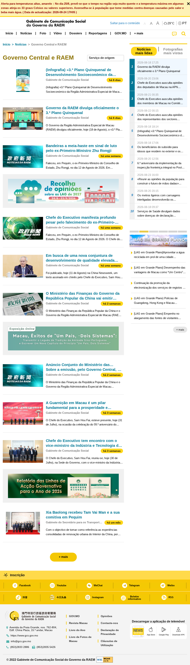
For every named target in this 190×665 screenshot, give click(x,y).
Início (6, 44)
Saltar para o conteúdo (125, 23)
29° (171, 23)
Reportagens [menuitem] (98, 33)
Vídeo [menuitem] (58, 33)
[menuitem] (26, 33)
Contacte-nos (109, 623)
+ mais (163, 329)
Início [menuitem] (9, 33)
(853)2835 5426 (46, 647)
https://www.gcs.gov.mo (24, 635)
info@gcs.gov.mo (21, 641)
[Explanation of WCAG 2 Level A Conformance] (104, 659)
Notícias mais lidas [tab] (144, 51)
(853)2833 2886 (19, 647)
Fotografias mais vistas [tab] (173, 51)
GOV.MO (74, 616)
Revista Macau (78, 623)
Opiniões (106, 616)
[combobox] (105, 58)
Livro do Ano (77, 630)
